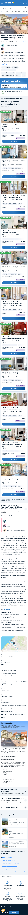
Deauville (10, 876)
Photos (2, 11)
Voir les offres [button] (14, 141)
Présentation (18, 11)
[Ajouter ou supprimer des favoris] (22, 8)
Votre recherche (5, 85)
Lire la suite (4, 64)
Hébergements (9, 11)
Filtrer (14, 912)
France (3, 876)
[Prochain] (25, 116)
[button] (3, 910)
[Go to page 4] (14, 157)
